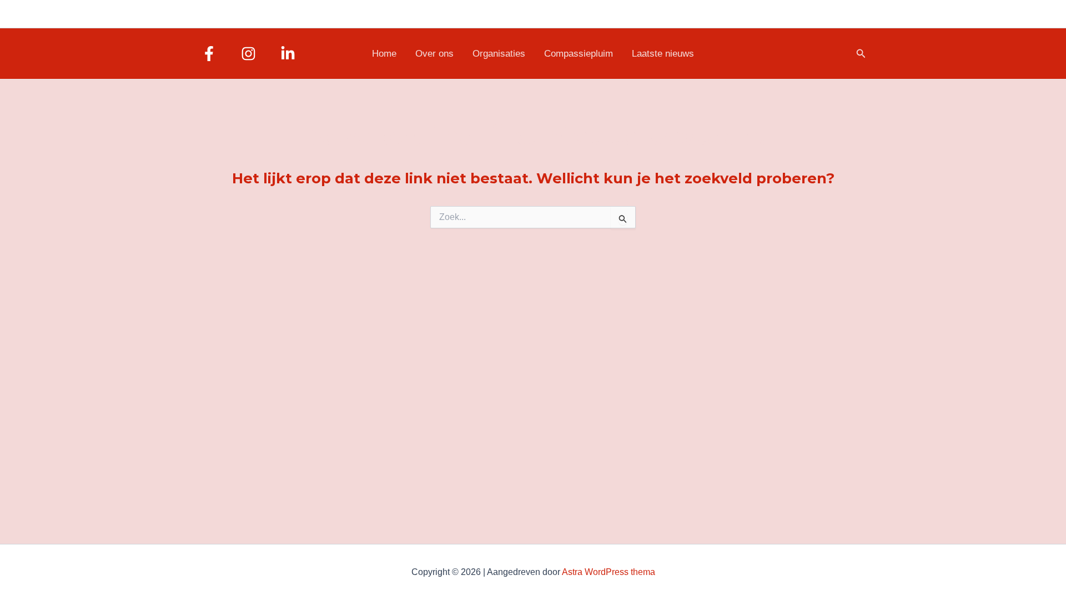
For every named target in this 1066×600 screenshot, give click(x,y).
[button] (861, 54)
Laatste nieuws (663, 53)
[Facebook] (209, 53)
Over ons (434, 53)
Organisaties (498, 53)
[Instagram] (248, 53)
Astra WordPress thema (608, 572)
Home (384, 53)
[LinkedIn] (288, 53)
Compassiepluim (578, 53)
